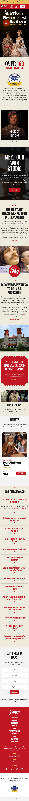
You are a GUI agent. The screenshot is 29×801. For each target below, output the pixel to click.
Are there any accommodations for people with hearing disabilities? (14, 638)
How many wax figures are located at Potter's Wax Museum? (14, 609)
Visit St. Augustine (14, 731)
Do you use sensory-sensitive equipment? (14, 628)
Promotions (14, 723)
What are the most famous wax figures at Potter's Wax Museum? (14, 599)
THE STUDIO (15, 190)
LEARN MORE (14, 240)
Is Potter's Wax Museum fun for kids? (14, 619)
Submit (14, 692)
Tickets (14, 728)
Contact (14, 726)
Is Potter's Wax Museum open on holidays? (14, 588)
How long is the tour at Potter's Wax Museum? (14, 541)
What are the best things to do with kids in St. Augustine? (14, 520)
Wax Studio (15, 718)
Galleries (14, 720)
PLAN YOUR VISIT (14, 319)
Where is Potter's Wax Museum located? (14, 550)
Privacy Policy (14, 739)
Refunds (14, 734)
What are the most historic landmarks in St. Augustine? (15, 501)
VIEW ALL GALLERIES (14, 105)
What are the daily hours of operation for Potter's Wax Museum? (14, 570)
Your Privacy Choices (14, 799)
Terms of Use (14, 742)
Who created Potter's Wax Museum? (14, 579)
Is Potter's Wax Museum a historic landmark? (14, 559)
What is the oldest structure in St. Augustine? (15, 530)
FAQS (14, 736)
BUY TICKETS (14, 379)
